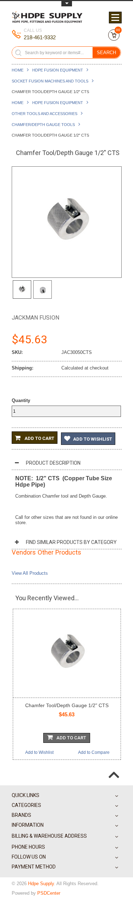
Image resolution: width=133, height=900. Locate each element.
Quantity (21, 400)
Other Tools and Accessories (44, 113)
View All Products (30, 573)
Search (106, 52)
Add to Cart (38, 438)
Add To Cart (71, 737)
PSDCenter (48, 893)
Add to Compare (94, 752)
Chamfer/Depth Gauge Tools (43, 124)
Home (17, 70)
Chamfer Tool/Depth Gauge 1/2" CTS (67, 705)
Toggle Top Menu (66, 3)
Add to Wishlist (92, 439)
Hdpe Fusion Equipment (57, 70)
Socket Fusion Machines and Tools (50, 81)
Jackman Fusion (35, 317)
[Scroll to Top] (114, 769)
